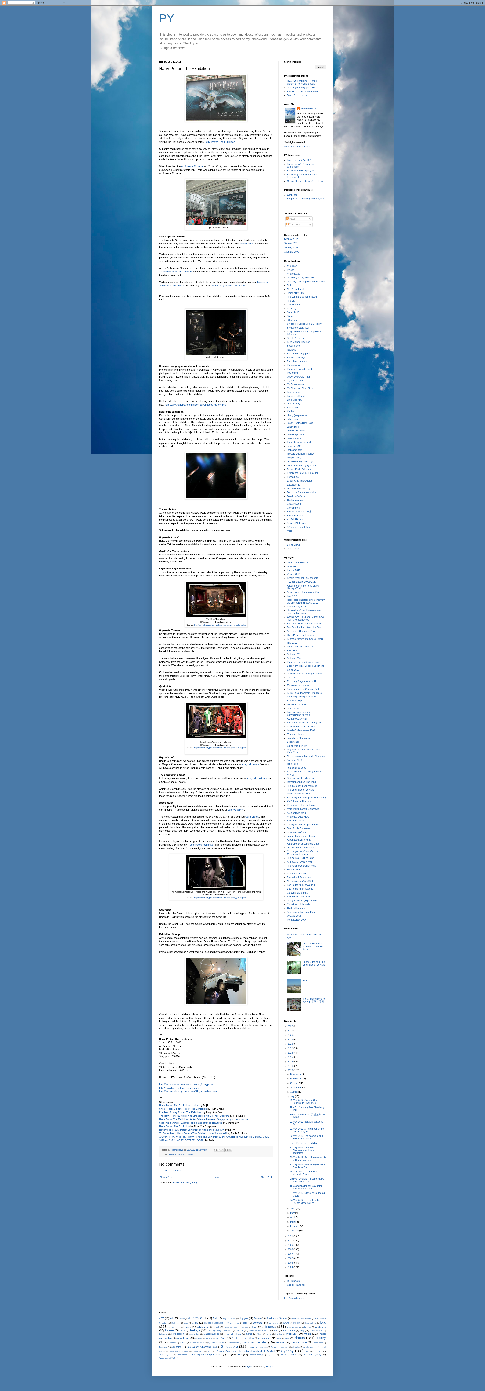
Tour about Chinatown (298, 738)
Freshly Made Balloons (299, 469)
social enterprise (310, 1347)
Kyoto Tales (293, 407)
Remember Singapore (298, 353)
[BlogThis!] (219, 1150)
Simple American (295, 338)
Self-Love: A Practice (297, 562)
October (294, 1083)
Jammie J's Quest (296, 430)
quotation (248, 1342)
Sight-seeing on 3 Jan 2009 (301, 726)
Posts (292, 218)
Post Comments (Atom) (185, 1182)
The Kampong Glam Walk (300, 881)
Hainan (169, 1330)
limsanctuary (293, 403)
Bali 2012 (292, 596)
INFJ (276, 1330)
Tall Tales (292, 677)
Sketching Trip (294, 700)
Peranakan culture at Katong (301, 805)
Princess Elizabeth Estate (300, 369)
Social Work (198, 1351)
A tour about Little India (299, 840)
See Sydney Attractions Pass (202, 1347)
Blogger (270, 1366)
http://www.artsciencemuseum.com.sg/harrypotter (186, 1084)
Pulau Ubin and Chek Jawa (301, 646)
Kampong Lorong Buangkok (301, 696)
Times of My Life (295, 293)
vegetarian (271, 1355)
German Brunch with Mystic (301, 847)
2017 (290, 1048)
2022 (290, 1026)
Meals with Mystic (232, 1334)
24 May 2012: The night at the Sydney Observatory (305, 1201)
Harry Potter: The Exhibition (219, 141)
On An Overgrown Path (299, 376)
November (296, 1078)
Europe (187, 1327)
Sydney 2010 (291, 247)
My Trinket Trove (295, 380)
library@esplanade (297, 415)
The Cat (291, 300)
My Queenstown (295, 384)
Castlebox (292, 195)
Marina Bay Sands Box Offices (229, 285)
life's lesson (177, 1334)
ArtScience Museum (192, 166)
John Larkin (293, 419)
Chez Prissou (294, 504)
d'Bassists (292, 266)
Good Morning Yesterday (300, 461)
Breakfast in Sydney (276, 1318)
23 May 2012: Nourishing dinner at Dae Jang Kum (307, 1165)
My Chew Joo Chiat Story (300, 388)
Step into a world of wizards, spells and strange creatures (190, 1122)
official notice (247, 243)
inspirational (289, 1330)
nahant (209, 1338)
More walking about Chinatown (303, 809)
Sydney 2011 (291, 243)
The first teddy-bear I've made (302, 786)
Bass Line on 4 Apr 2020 (299, 160)
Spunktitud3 (293, 312)
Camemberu (293, 508)
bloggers (243, 1318)
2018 (290, 1044)
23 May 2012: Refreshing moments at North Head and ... (308, 1158)
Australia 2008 (291, 252)
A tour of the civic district (299, 896)
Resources (318, 1343)
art (171, 1318)
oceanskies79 (308, 108)
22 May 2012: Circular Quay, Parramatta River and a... (304, 1101)
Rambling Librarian (297, 361)
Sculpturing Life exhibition (300, 778)
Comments (294, 224)
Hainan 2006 (293, 869)
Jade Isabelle (294, 438)
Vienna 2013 (293, 574)
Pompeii (172, 1343)
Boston (257, 1318)
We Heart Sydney (312, 1354)
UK (228, 1354)
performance (264, 1338)
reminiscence (299, 1342)
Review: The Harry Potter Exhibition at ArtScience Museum (191, 1129)
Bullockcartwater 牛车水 (299, 511)
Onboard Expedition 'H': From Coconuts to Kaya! (313, 946)
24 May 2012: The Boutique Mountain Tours (304, 1173)
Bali (215, 1318)
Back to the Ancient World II (301, 885)
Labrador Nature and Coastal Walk (305, 639)
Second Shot (293, 345)
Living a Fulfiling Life (297, 396)
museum (181, 1154)
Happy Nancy (294, 457)
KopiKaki (291, 411)
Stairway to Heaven (297, 873)
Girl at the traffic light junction (302, 465)
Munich (278, 1334)
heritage (195, 1330)
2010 (290, 1240)
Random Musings (296, 357)
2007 (290, 1254)
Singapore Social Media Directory (304, 324)
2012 (290, 1070)
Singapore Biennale (258, 1347)
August (294, 1092)
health (183, 1331)
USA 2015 (292, 566)
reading (262, 1342)
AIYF (161, 1318)
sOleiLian (292, 320)
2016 (290, 1052)
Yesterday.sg (293, 273)
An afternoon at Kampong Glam (303, 844)
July (292, 1096)
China (195, 1322)
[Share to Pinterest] (230, 1150)
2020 (290, 1035)
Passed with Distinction (299, 877)
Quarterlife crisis (216, 1342)
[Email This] (215, 1150)
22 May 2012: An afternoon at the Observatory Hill (307, 1130)
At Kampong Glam (296, 832)
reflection (280, 1342)
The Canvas (293, 548)
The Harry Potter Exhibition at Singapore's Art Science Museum (194, 1115)
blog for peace (229, 1318)
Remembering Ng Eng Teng (301, 782)
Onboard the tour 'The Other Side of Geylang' (314, 963)
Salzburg (163, 1347)
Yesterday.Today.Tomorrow (300, 277)
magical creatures (257, 778)
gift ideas (307, 1327)
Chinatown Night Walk (298, 904)
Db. (323, 1322)
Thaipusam (293, 708)
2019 (290, 1039)
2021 (290, 1030)
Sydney (287, 1351)
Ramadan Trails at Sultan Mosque (304, 623)
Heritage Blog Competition (220, 1331)
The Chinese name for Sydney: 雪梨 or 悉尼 (314, 1000)
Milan (259, 1334)
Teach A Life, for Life (297, 95)
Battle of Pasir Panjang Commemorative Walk (299, 713)
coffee (246, 1323)
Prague (183, 1342)
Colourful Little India (297, 892)
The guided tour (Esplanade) (302, 900)
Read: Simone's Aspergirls (300, 170)
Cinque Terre (233, 1323)
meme (249, 1334)
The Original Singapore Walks (302, 87)
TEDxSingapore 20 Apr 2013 (302, 581)
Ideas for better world (259, 1330)
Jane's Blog (293, 427)
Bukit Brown (293, 650)
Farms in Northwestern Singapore (304, 693)
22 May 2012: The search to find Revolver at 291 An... (306, 1137)
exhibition (172, 1154)
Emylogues (293, 477)
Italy (302, 1330)
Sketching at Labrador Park (301, 631)
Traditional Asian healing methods (304, 673)
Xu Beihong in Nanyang (299, 801)
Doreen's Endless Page (299, 488)
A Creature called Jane (299, 527)
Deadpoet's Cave (296, 496)
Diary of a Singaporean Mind (302, 492)
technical (318, 1351)
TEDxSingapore (166, 1355)
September (296, 1087)
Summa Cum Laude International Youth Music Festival (246, 1351)
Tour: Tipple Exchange (298, 828)
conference (274, 1323)
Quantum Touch (197, 1343)
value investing (256, 1355)
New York (221, 1338)
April (293, 1217)
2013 (290, 1066)
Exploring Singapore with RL (302, 681)
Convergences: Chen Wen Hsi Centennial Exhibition (302, 852)
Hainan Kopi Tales (296, 704)
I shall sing (292, 764)
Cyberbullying (310, 1323)
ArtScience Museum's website (175, 271)
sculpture (176, 1347)
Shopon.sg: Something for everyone (305, 198)
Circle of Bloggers (296, 908)
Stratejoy (291, 308)
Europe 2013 (293, 570)
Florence (244, 1327)
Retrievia (291, 349)
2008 (290, 1249)
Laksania (163, 1334)
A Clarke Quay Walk (297, 719)
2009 (290, 1245)
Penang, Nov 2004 (296, 920)
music (307, 1333)
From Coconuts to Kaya (299, 793)
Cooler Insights (295, 500)
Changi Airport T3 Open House (303, 824)
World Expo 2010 (167, 1358)
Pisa (279, 1338)
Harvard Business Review (300, 453)
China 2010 (293, 670)
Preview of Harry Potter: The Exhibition (180, 1112)
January (294, 1230)
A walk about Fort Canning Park (303, 689)
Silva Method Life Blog (298, 342)
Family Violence (230, 1327)
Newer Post (166, 1177)
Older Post (266, 1177)
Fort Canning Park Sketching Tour (304, 627)
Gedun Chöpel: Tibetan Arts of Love (305, 181)
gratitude (320, 1326)
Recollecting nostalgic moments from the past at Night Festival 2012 (306, 601)
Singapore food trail (279, 1347)
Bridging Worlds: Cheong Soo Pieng (305, 666)
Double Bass (174, 1327)
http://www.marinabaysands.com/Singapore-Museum (188, 1091)
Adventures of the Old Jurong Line (304, 722)
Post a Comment (172, 1170)
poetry (321, 1338)
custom (296, 1323)
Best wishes (293, 742)
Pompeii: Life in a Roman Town (303, 662)
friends (270, 1327)
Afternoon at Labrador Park (301, 912)
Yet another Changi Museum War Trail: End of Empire (304, 611)
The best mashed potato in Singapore (306, 756)
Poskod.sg (292, 373)
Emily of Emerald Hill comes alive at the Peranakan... (307, 1180)
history (239, 1330)
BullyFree (175, 1323)
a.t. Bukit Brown (295, 519)
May (292, 1213)
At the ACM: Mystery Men (300, 862)
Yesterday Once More (298, 816)
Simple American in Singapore (302, 578)
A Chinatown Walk (296, 813)
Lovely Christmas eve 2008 (301, 730)
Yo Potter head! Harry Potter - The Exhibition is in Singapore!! (193, 1133)
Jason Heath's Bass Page (300, 423)
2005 (290, 1262)
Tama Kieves (293, 304)
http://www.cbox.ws (294, 1298)
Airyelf (248, 1366)
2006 (290, 1258)
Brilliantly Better (295, 515)
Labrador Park (316, 1331)
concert (257, 1322)
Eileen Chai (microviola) (299, 480)
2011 (290, 1236)
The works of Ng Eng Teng (300, 858)
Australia (195, 1318)
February (295, 1226)
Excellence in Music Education (302, 473)
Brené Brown (293, 545)
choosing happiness (213, 1323)
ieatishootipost (294, 450)
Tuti (289, 285)
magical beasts (250, 764)
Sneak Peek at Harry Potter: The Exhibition (183, 1108)
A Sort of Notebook (296, 523)
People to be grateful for (243, 1338)
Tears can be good (296, 767)
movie (268, 1334)
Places (290, 270)
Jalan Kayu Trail (295, 434)
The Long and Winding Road (302, 297)
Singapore (191, 1154)
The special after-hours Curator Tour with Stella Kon (306, 1187)
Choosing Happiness (298, 685)
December (296, 1074)
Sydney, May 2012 (296, 606)
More (289, 531)
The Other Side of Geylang (300, 789)
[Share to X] (223, 1150)
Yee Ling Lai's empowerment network (306, 281)
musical (198, 1338)
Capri (186, 1323)
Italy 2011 (292, 643)
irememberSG (294, 446)
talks (307, 1351)
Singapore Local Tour (298, 328)
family (217, 1327)
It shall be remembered (299, 442)
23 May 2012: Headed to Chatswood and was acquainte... (302, 1150)
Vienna (293, 1354)
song (210, 1351)
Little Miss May (294, 400)
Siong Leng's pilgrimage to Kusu (303, 592)
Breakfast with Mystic (301, 1318)
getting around (293, 1327)
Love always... (294, 392)
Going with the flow (297, 746)
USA (239, 1354)
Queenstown (233, 1343)
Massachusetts (211, 1334)
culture (286, 1323)
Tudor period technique (200, 844)
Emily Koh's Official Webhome (302, 91)
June (293, 1208)
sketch (295, 1347)
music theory (183, 1338)
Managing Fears (295, 734)
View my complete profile (297, 146)
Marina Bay (194, 1334)
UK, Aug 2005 (294, 916)
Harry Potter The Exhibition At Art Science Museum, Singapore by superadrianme (203, 1119)
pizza (287, 1338)
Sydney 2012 (291, 239)
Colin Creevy (252, 816)
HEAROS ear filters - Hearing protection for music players (302, 82)
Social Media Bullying (179, 1351)
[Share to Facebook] (226, 1150)
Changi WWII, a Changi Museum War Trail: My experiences (306, 618)
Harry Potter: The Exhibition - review (179, 1105)
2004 (290, 1267)
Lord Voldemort (236, 809)
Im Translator (293, 1281)
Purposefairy (293, 365)
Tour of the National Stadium (301, 836)
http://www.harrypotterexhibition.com (179, 1088)
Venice (283, 1355)
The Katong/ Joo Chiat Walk (301, 865)
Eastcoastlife (293, 484)
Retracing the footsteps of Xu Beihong (306, 797)
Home (217, 1177)
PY (166, 18)
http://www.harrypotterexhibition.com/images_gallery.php (195, 404)
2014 (290, 1061)
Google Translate (296, 1285)
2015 (290, 1057)
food (254, 1326)
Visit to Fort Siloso (296, 820)
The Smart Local (295, 289)
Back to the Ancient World (300, 889)
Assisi (182, 1318)
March (293, 1221)
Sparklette (292, 316)
